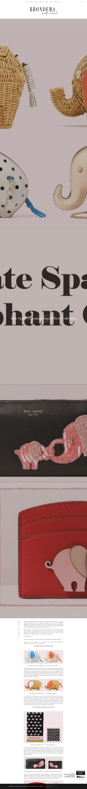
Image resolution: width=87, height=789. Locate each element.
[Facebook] (19, 624)
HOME (27, 1)
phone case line (52, 627)
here (45, 665)
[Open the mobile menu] (82, 2)
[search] (61, 2)
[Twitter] (19, 626)
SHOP (47, 1)
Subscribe (56, 1)
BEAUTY (31, 1)
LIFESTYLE (42, 1)
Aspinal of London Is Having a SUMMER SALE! (69, 776)
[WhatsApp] (19, 634)
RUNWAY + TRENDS (41, 315)
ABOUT (51, 1)
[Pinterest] (19, 629)
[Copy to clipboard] (19, 637)
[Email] (19, 632)
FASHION (36, 1)
